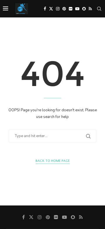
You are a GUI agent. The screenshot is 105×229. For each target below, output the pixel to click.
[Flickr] (70, 8)
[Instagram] (58, 8)
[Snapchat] (84, 8)
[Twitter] (51, 8)
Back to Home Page (53, 161)
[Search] (99, 8)
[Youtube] (77, 8)
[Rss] (90, 8)
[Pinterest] (64, 8)
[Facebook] (45, 8)
